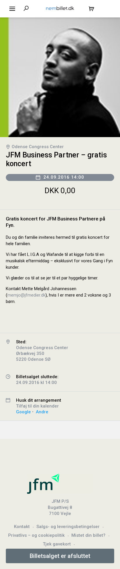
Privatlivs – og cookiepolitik (36, 535)
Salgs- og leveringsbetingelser (68, 526)
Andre (42, 411)
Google (23, 411)
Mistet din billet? (88, 535)
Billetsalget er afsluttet (60, 555)
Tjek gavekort (57, 544)
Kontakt (22, 526)
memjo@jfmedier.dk (26, 295)
